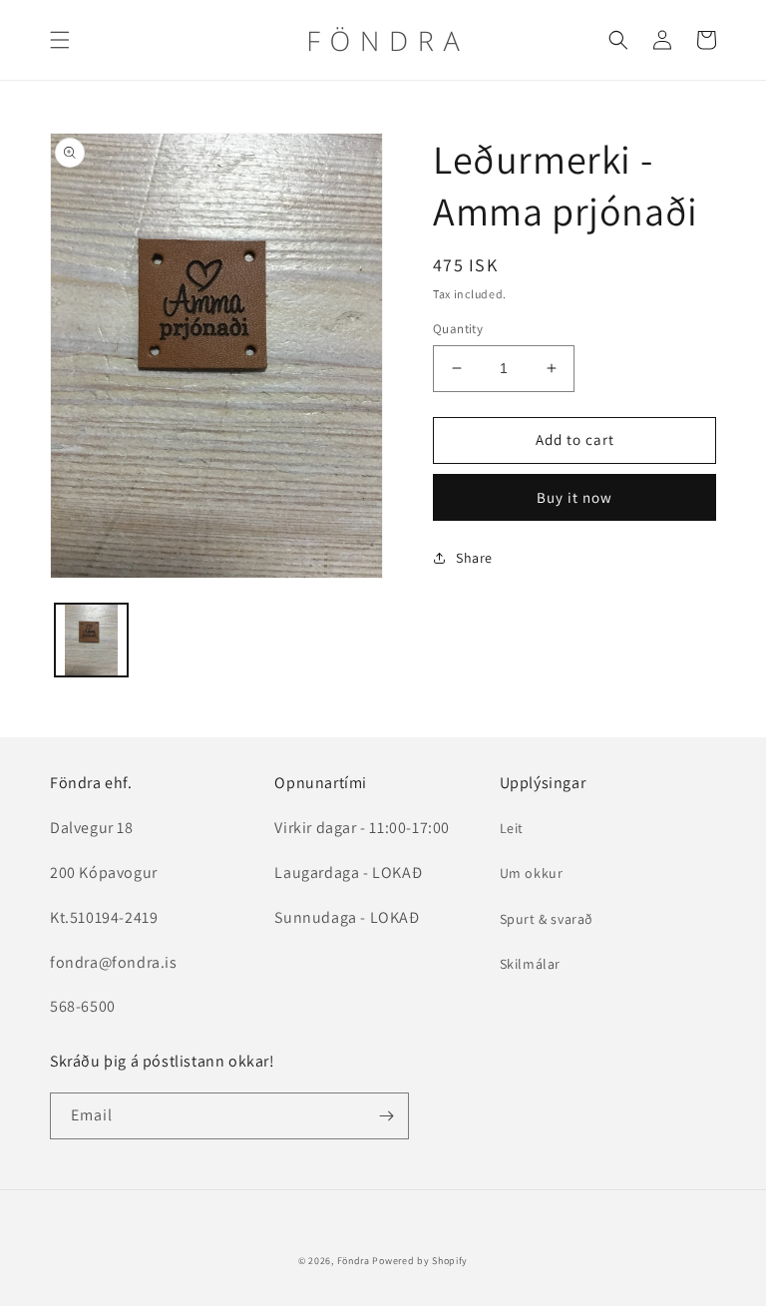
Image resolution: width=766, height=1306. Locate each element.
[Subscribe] (386, 1115)
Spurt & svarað (546, 919)
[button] (60, 40)
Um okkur (532, 873)
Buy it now (574, 497)
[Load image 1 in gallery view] (91, 640)
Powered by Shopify (420, 1260)
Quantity (458, 328)
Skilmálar (530, 964)
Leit (512, 828)
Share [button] (474, 558)
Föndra (353, 1260)
